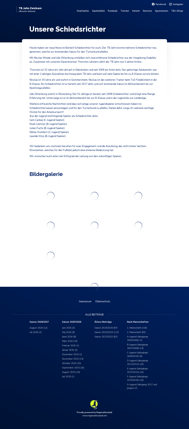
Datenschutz (102, 301)
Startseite (83, 10)
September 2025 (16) (73, 367)
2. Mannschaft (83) (136, 332)
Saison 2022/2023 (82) (106, 336)
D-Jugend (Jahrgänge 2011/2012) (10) (137, 362)
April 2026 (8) (69, 336)
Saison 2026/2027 (39, 322)
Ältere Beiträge (103, 322)
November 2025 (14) (72, 358)
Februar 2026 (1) (70, 345)
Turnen (124, 10)
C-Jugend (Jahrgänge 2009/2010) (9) (137, 354)
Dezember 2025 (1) (72, 354)
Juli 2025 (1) (68, 376)
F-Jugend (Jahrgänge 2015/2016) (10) (137, 378)
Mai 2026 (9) (68, 332)
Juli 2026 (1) (36, 332)
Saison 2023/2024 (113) (106, 332)
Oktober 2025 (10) (71, 363)
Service (147, 10)
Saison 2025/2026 (71, 322)
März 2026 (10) (70, 341)
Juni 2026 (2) (68, 327)
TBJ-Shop (177, 10)
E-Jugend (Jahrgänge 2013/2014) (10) (137, 370)
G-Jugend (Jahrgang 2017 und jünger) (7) (142, 386)
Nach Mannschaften (138, 322)
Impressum (85, 301)
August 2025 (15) (71, 372)
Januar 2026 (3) (70, 349)
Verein (136, 10)
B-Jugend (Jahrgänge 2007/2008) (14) (137, 346)
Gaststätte (98, 10)
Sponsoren (161, 10)
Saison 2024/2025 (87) (106, 327)
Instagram (178, 4)
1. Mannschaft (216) (137, 327)
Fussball (112, 10)
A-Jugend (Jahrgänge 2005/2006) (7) (137, 338)
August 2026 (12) (39, 327)
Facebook (161, 4)
